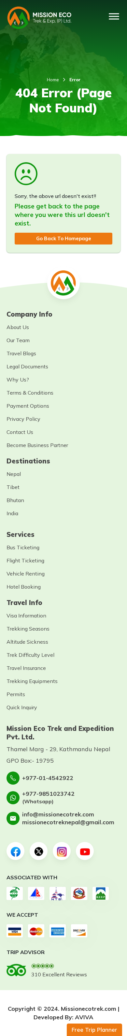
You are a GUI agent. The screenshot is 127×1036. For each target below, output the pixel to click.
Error (74, 79)
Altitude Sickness (27, 641)
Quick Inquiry (22, 707)
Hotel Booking (24, 586)
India (12, 513)
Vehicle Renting (26, 573)
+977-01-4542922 (47, 778)
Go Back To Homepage (63, 238)
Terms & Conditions (30, 392)
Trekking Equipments (32, 681)
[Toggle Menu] (114, 16)
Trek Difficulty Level (30, 655)
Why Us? (18, 379)
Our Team (18, 340)
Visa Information (26, 615)
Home (53, 79)
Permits (16, 694)
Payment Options (28, 405)
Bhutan (15, 500)
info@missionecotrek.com (58, 814)
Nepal (14, 474)
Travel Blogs (21, 353)
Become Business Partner (37, 445)
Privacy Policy (23, 419)
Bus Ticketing (23, 547)
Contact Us (20, 432)
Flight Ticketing (25, 560)
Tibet (13, 487)
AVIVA (84, 1017)
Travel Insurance (26, 668)
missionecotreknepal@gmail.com (68, 822)
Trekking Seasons (28, 628)
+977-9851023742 (48, 793)
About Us (18, 327)
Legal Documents (27, 366)
